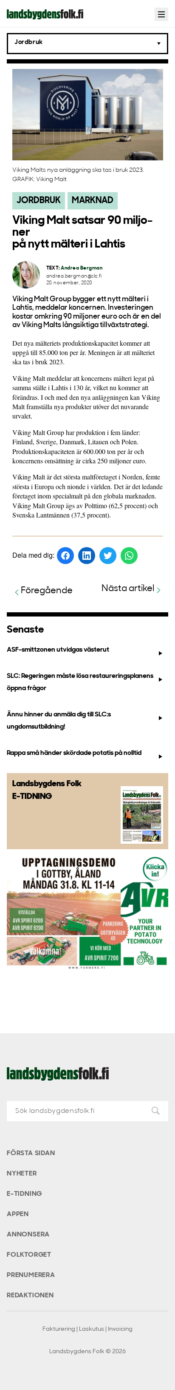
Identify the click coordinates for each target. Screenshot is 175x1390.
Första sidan (31, 1153)
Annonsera (28, 1234)
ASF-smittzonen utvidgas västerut (58, 650)
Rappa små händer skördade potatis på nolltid (74, 753)
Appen (18, 1214)
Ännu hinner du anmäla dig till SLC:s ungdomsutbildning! (59, 720)
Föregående (47, 590)
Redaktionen (30, 1295)
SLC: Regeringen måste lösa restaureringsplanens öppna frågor (80, 682)
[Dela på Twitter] (107, 555)
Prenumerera (31, 1275)
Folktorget (29, 1255)
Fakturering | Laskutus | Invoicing (87, 1329)
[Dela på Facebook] (65, 555)
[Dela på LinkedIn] (86, 555)
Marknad (92, 200)
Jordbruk (39, 200)
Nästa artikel (128, 588)
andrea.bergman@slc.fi (74, 276)
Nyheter (22, 1173)
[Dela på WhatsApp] (129, 555)
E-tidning (24, 1194)
